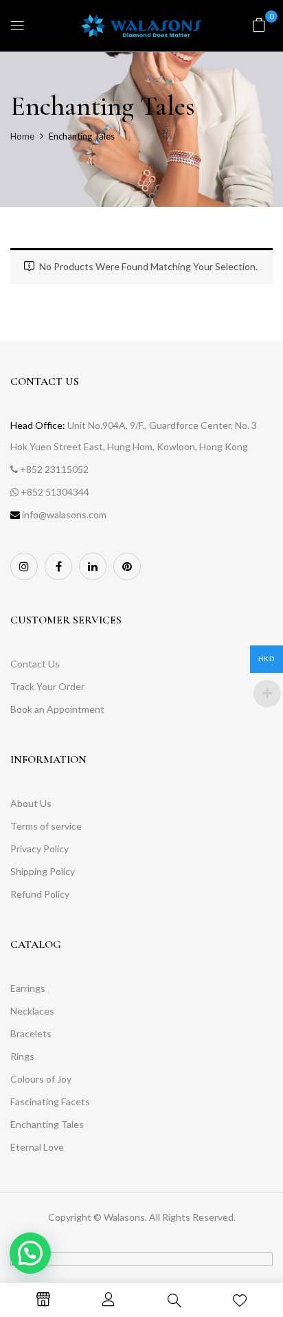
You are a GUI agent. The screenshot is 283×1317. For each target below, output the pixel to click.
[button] (259, 24)
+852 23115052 (54, 469)
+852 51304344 (55, 492)
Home (22, 136)
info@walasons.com (64, 514)
